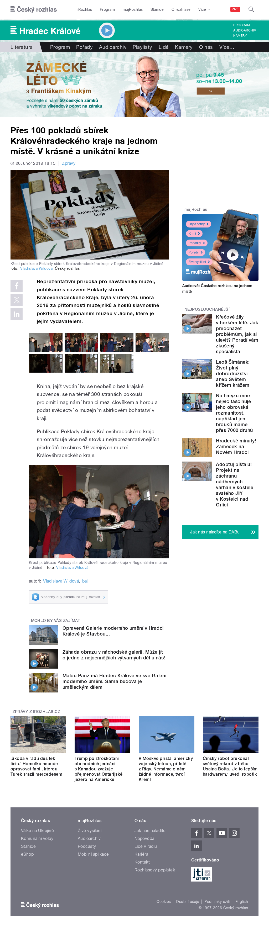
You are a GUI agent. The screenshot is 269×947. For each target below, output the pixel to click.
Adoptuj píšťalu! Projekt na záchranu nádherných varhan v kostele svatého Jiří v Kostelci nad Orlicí (234, 484)
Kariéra (141, 854)
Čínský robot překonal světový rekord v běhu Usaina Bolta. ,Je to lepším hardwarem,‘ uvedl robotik (230, 766)
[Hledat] (251, 9)
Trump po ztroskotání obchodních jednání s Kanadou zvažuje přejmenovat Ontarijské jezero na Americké (99, 769)
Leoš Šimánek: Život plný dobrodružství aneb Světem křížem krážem (233, 373)
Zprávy (68, 163)
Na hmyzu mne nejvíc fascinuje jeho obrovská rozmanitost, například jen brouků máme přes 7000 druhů (234, 413)
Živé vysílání (197, 262)
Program (107, 9)
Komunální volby (37, 838)
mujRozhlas (133, 9)
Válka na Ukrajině (37, 830)
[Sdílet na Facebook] (17, 286)
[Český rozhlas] (34, 9)
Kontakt (142, 862)
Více (226, 47)
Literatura (22, 47)
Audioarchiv (244, 30)
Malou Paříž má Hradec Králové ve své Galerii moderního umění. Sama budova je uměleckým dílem (114, 681)
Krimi (192, 233)
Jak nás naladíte (150, 830)
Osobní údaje (187, 902)
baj (85, 581)
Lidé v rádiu (145, 846)
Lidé (164, 47)
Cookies (164, 902)
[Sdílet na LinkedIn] (17, 314)
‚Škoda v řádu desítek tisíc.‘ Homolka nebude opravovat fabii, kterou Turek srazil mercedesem (36, 766)
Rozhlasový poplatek (154, 869)
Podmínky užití (217, 902)
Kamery (240, 36)
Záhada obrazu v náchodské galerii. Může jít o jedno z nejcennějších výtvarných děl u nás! (114, 654)
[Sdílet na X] (17, 300)
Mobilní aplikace (93, 854)
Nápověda (144, 838)
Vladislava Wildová (36, 268)
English (241, 902)
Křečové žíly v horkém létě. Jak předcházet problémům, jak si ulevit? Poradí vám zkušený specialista (237, 334)
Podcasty (87, 846)
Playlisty (142, 47)
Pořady (84, 47)
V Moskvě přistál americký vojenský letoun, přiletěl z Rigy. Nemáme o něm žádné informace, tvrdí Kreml (166, 769)
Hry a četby (197, 224)
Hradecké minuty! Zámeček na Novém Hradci (236, 446)
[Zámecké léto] (134, 84)
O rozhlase (181, 9)
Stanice (157, 9)
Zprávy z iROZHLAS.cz (36, 711)
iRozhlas (84, 9)
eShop (27, 854)
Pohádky (195, 243)
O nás (206, 47)
